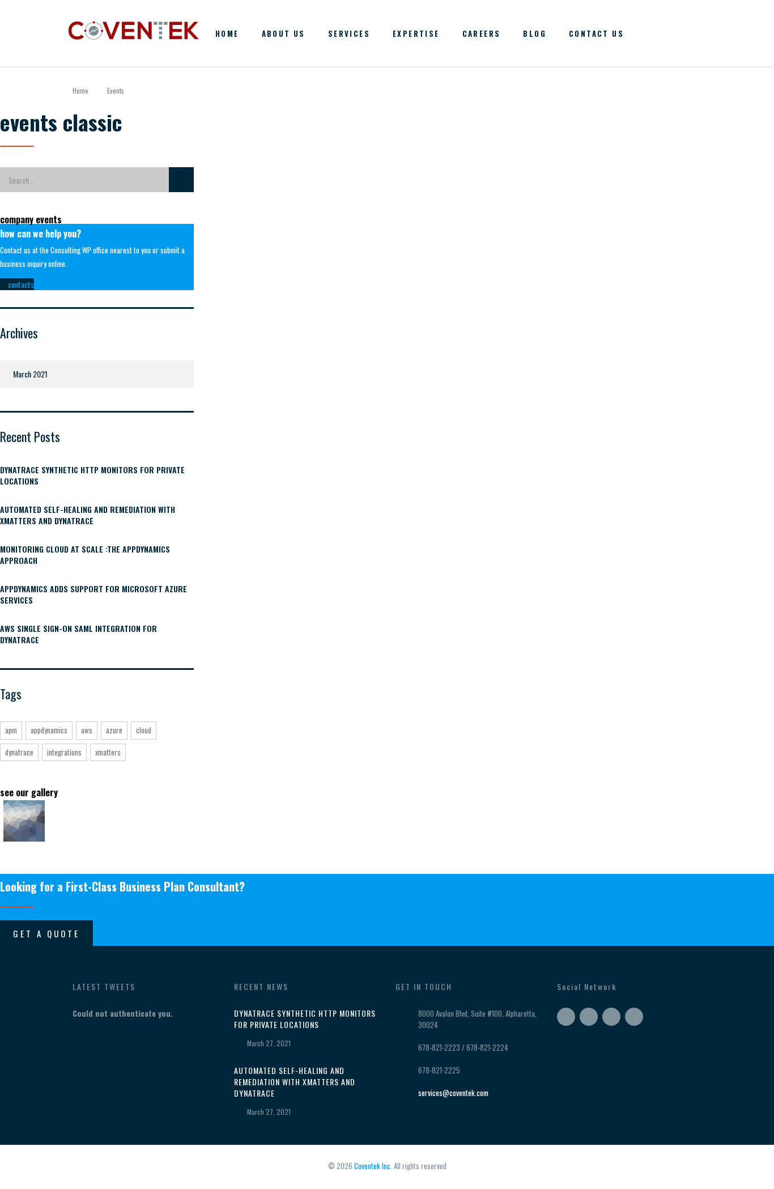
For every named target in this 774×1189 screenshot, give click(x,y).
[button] (17, 284)
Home (227, 33)
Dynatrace (19, 752)
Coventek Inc (372, 1165)
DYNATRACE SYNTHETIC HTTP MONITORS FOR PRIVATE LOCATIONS (92, 475)
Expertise (416, 33)
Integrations (64, 752)
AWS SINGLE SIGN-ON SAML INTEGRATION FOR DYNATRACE (78, 634)
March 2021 (30, 374)
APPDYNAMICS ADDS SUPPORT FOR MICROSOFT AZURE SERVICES (93, 594)
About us (283, 33)
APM (11, 730)
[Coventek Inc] (133, 27)
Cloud (143, 730)
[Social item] (652, 33)
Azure (114, 730)
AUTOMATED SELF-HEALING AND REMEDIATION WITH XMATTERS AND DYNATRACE (87, 515)
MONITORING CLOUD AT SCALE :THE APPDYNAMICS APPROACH (85, 554)
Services (349, 33)
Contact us (596, 33)
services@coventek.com (453, 1092)
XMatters (108, 752)
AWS (86, 730)
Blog (534, 33)
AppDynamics (49, 730)
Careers (481, 33)
